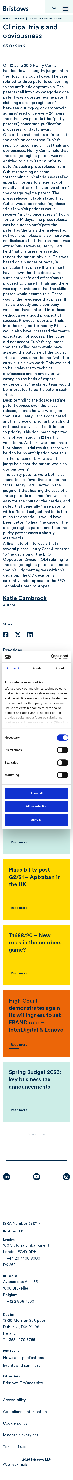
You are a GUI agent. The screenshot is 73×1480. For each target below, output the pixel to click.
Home (6, 18)
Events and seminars (21, 1366)
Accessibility (14, 1400)
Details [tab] (37, 668)
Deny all (36, 819)
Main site (19, 18)
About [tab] (59, 668)
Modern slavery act (20, 1435)
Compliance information (25, 1412)
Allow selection (36, 806)
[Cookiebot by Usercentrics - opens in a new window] (51, 656)
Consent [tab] (13, 668)
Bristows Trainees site (23, 1383)
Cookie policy (15, 1423)
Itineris (23, 1464)
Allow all (36, 793)
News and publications (23, 1358)
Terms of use (14, 1447)
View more (36, 1134)
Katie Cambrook (25, 598)
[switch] (62, 750)
